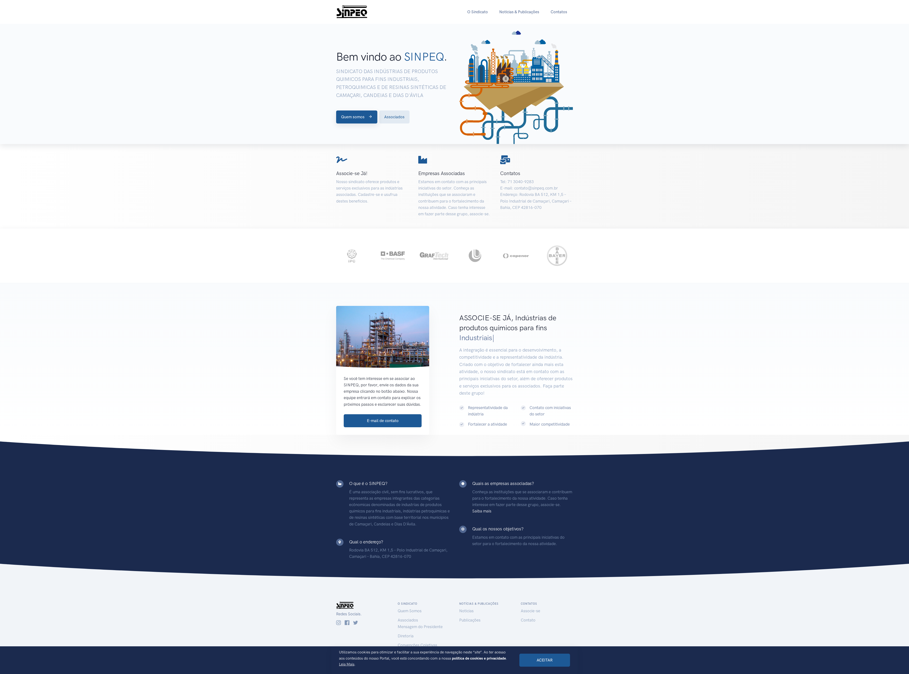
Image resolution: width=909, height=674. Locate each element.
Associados (394, 117)
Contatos (559, 11)
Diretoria (406, 636)
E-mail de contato (383, 420)
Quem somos (353, 117)
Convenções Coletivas (417, 645)
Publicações (470, 620)
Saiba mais (481, 511)
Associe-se (530, 610)
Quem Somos (410, 610)
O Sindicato (477, 11)
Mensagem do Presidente (420, 626)
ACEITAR (545, 660)
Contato (528, 620)
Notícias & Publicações (519, 11)
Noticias (466, 610)
